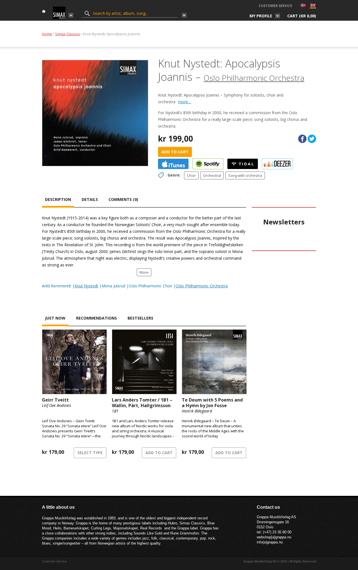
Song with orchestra (245, 175)
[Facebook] (302, 139)
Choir (191, 175)
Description (58, 199)
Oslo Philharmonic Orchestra (254, 77)
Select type (90, 452)
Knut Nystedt (86, 285)
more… (184, 101)
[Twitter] (312, 139)
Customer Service (275, 5)
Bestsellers (140, 318)
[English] (313, 7)
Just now (55, 318)
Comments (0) (123, 199)
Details (90, 199)
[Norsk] (303, 6)
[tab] (58, 200)
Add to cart (175, 151)
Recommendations (96, 318)
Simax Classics (67, 33)
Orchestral (212, 175)
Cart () (301, 15)
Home (47, 33)
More (144, 272)
